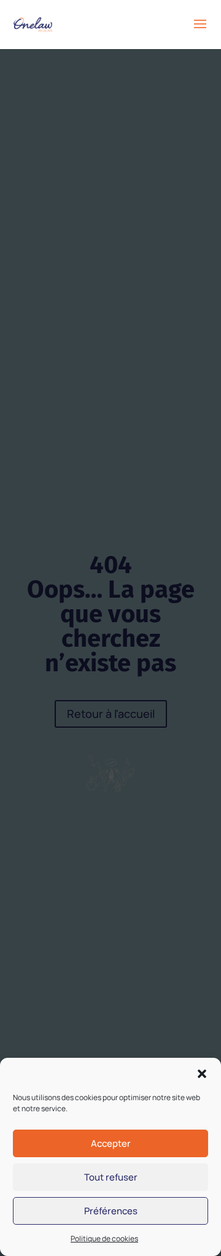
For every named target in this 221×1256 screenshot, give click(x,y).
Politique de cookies (104, 1238)
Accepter (111, 1143)
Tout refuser (111, 1177)
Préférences (111, 1210)
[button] (202, 1074)
